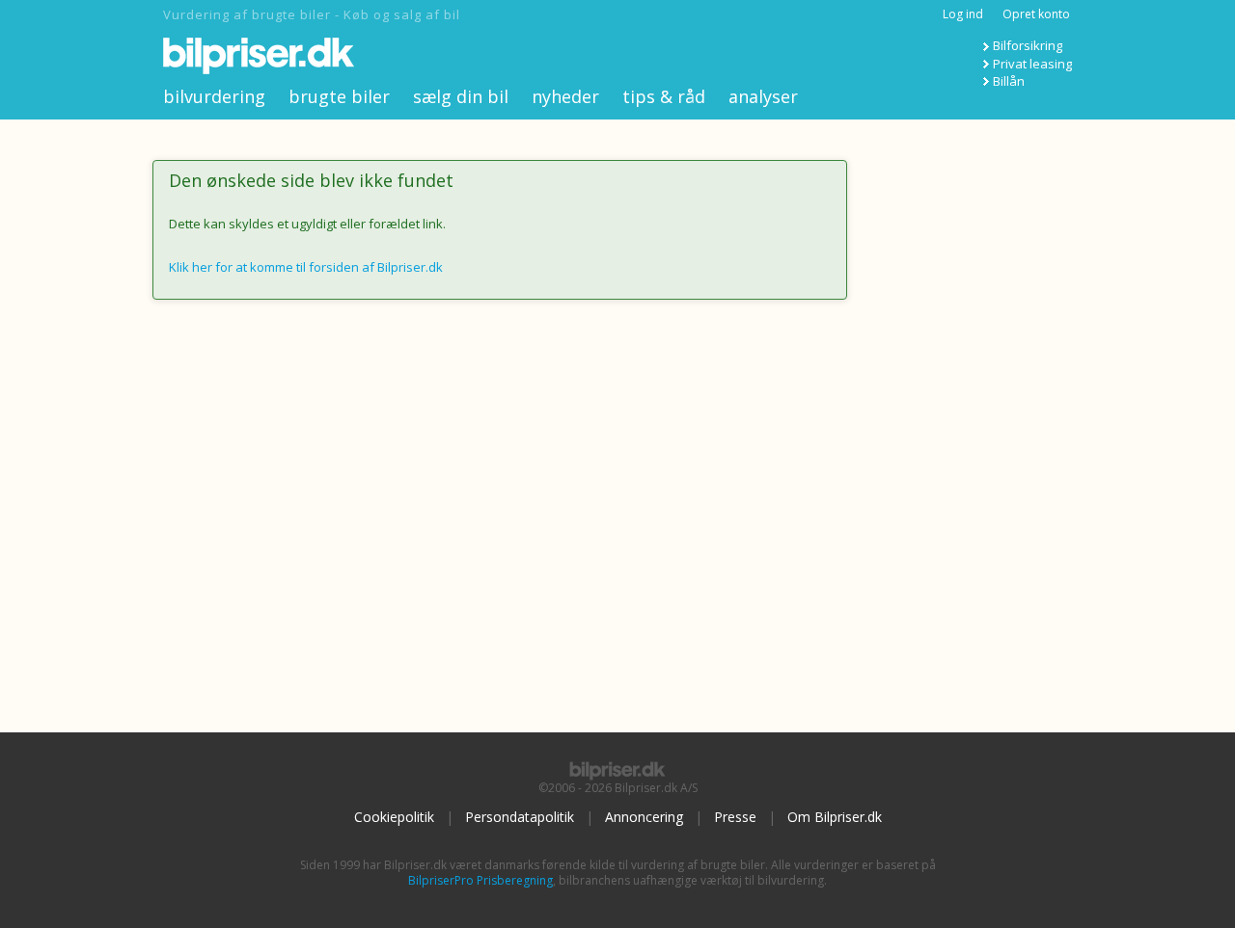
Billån (1009, 81)
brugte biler (339, 96)
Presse (735, 817)
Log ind (963, 14)
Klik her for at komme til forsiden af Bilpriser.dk (306, 267)
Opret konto (1036, 14)
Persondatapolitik (519, 817)
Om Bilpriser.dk (834, 817)
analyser (763, 96)
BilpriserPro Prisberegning (480, 880)
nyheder (565, 96)
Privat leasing (1032, 63)
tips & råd (663, 96)
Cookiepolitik (394, 817)
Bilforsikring (1027, 45)
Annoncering (644, 817)
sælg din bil (460, 96)
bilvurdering (214, 96)
